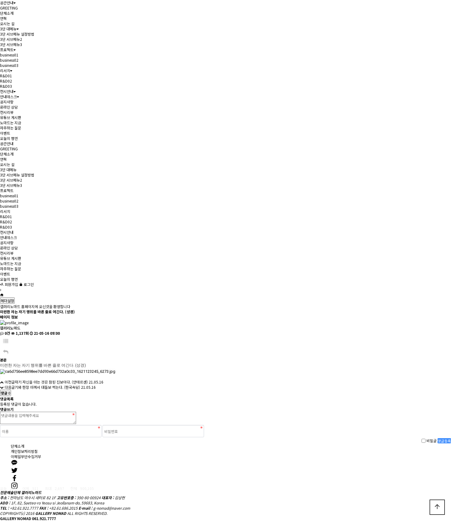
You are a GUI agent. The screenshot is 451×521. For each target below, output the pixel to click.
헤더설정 (7, 300)
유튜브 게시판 (10, 117)
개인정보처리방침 (24, 451)
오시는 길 (7, 23)
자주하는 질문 (10, 127)
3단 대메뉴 (8, 28)
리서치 (5, 70)
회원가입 (11, 284)
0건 (7, 333)
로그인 (28, 284)
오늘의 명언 (9, 138)
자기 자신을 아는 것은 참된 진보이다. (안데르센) (51, 381)
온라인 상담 (9, 107)
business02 (9, 60)
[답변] (5, 351)
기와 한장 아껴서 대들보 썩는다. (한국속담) (47, 387)
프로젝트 (6, 49)
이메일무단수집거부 (26, 456)
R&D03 (6, 86)
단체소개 (6, 13)
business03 (9, 65)
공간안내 (6, 2)
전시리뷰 (6, 112)
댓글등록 (444, 440)
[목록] (5, 341)
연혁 (3, 18)
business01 (9, 54)
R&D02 (6, 80)
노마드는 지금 (10, 122)
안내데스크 (8, 96)
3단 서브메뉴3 (11, 44)
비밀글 (431, 440)
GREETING (9, 7)
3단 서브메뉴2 (11, 39)
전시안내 (6, 91)
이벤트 (5, 133)
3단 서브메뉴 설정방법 (17, 34)
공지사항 (6, 101)
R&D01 (6, 75)
